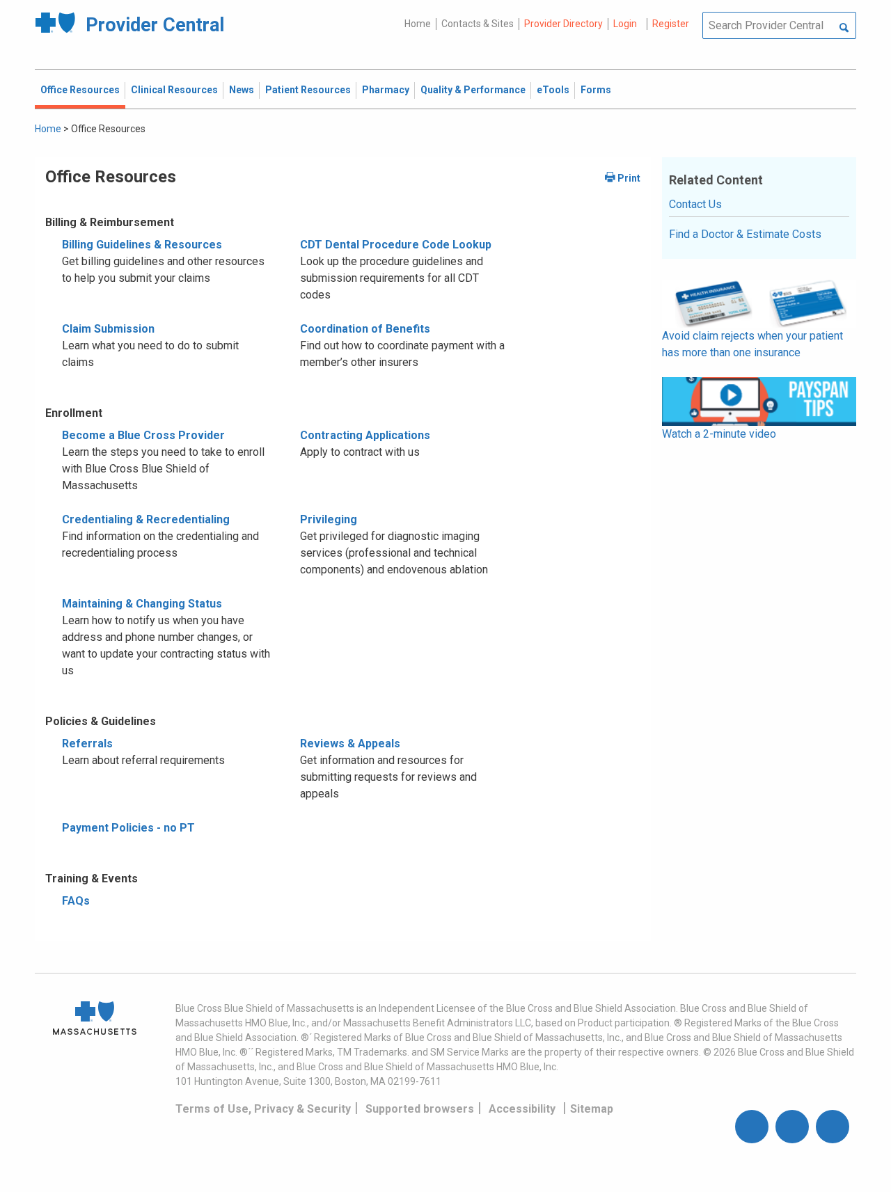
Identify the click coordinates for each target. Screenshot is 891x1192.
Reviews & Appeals (350, 743)
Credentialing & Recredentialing (146, 519)
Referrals (87, 743)
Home (417, 23)
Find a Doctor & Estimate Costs (745, 234)
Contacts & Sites (477, 23)
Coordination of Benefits (365, 328)
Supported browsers (419, 1108)
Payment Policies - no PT (128, 827)
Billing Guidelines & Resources (142, 244)
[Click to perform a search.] (844, 28)
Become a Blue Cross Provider (143, 435)
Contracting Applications (365, 435)
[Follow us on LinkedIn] (832, 1126)
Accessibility (522, 1108)
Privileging (328, 519)
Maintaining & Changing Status (142, 603)
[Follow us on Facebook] (751, 1126)
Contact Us (695, 204)
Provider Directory (563, 23)
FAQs (76, 900)
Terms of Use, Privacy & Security (263, 1108)
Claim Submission (108, 328)
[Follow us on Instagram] (792, 1126)
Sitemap (591, 1108)
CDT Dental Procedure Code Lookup (395, 244)
